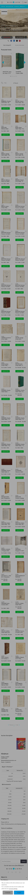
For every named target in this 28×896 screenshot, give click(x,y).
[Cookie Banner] (14, 888)
